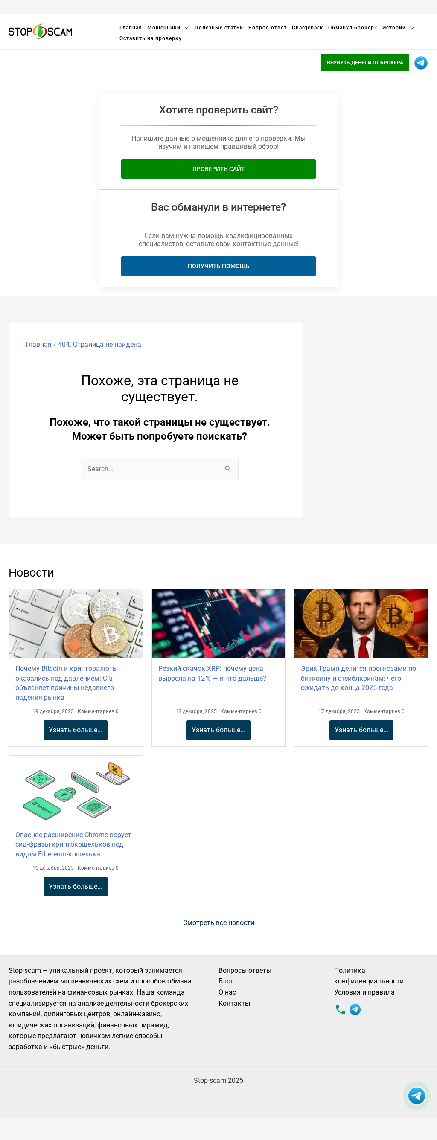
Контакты (234, 1003)
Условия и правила (364, 992)
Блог (225, 981)
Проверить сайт (218, 168)
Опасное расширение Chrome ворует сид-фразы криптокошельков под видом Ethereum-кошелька (73, 844)
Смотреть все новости (218, 923)
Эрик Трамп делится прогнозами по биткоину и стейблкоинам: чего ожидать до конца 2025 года (358, 678)
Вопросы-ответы (244, 970)
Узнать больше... (75, 730)
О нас (227, 992)
